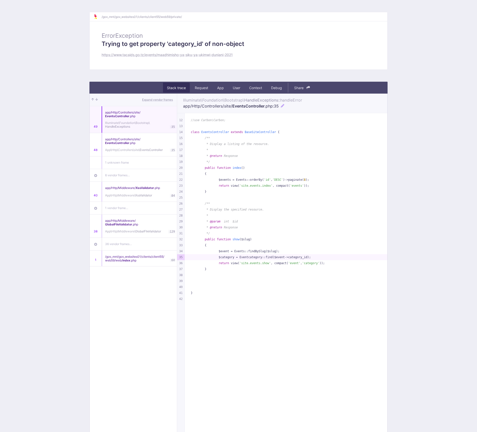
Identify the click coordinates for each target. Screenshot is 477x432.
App (220, 88)
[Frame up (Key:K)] (92, 100)
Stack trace (176, 88)
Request (201, 88)
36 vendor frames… (118, 244)
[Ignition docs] (98, 16)
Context (255, 88)
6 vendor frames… (117, 175)
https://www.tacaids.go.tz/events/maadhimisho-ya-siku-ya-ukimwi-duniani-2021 (167, 55)
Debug (276, 88)
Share (299, 88)
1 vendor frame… (116, 208)
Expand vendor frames (157, 100)
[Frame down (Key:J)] (96, 100)
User (236, 88)
